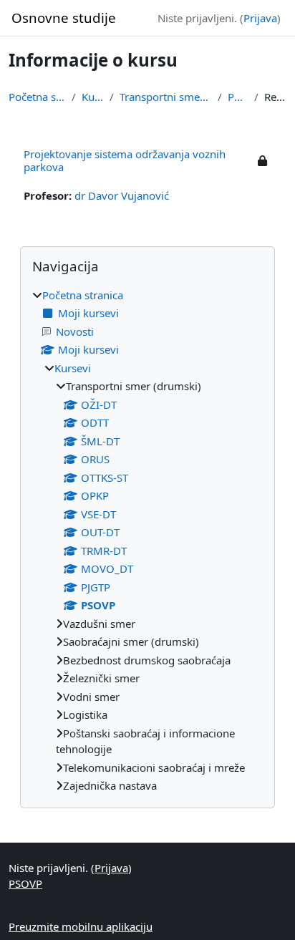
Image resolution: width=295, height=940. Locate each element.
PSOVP (238, 96)
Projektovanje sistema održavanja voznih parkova (125, 160)
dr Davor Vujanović (121, 195)
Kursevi (93, 96)
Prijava (260, 18)
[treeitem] (147, 540)
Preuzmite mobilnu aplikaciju (81, 926)
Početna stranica (37, 96)
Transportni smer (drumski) (166, 96)
